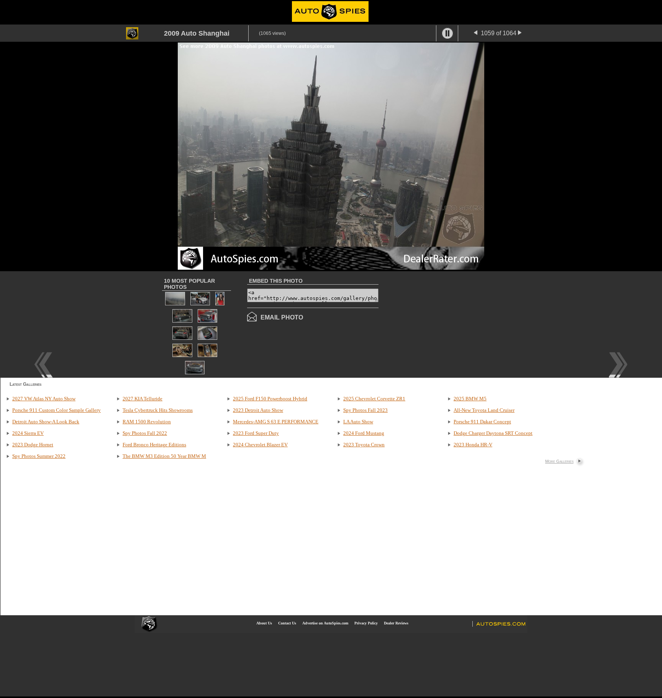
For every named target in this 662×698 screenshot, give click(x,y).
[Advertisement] (442, 324)
